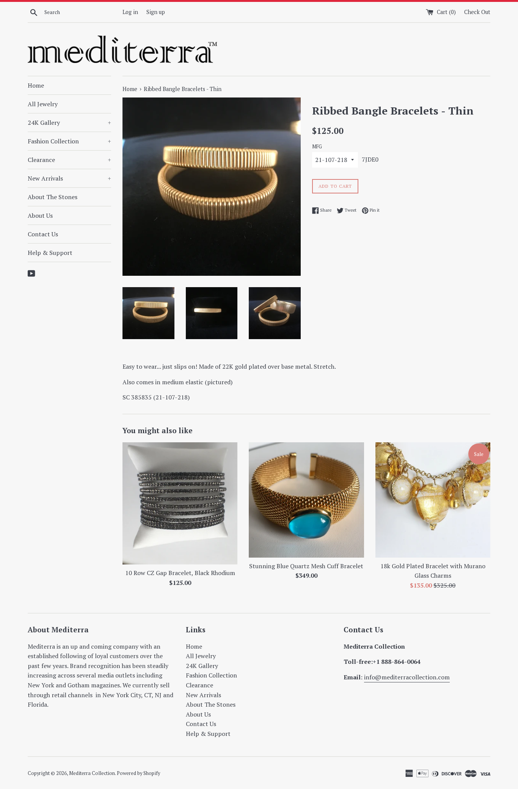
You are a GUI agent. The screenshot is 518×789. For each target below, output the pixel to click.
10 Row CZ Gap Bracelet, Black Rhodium (180, 573)
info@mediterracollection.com (407, 677)
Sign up (155, 12)
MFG (317, 146)
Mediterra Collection (92, 773)
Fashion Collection (69, 141)
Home (36, 85)
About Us (40, 215)
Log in (130, 12)
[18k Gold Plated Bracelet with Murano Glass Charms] (432, 499)
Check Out (477, 12)
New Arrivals (69, 178)
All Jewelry (43, 104)
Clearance (69, 160)
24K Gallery (69, 122)
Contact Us (43, 234)
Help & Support (50, 252)
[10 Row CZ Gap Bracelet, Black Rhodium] (179, 503)
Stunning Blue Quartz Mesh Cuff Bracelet (306, 566)
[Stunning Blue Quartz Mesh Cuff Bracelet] (306, 499)
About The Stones (52, 197)
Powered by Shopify (138, 773)
